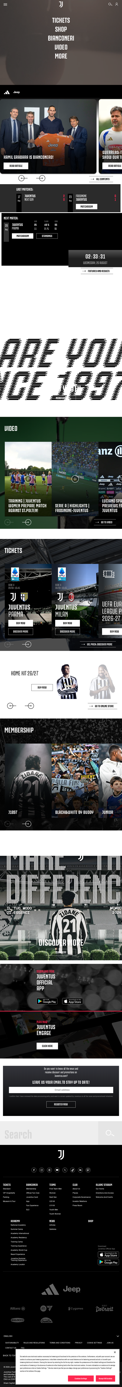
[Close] (115, 1352)
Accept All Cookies (105, 1378)
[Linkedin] (80, 1170)
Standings (47, 235)
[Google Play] (47, 1001)
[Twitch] (88, 1170)
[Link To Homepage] (61, 4)
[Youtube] (57, 1170)
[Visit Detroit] (104, 1309)
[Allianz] (17, 1309)
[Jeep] (16, 92)
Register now (61, 1104)
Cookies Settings (81, 1378)
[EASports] (46, 1309)
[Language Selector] (118, 1337)
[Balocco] (17, 1320)
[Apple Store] (72, 1001)
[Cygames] (75, 1309)
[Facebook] (34, 1170)
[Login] (116, 5)
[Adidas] (6, 92)
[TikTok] (72, 1170)
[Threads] (49, 1170)
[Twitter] (64, 1170)
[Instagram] (41, 1170)
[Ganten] (46, 1320)
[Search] (110, 5)
